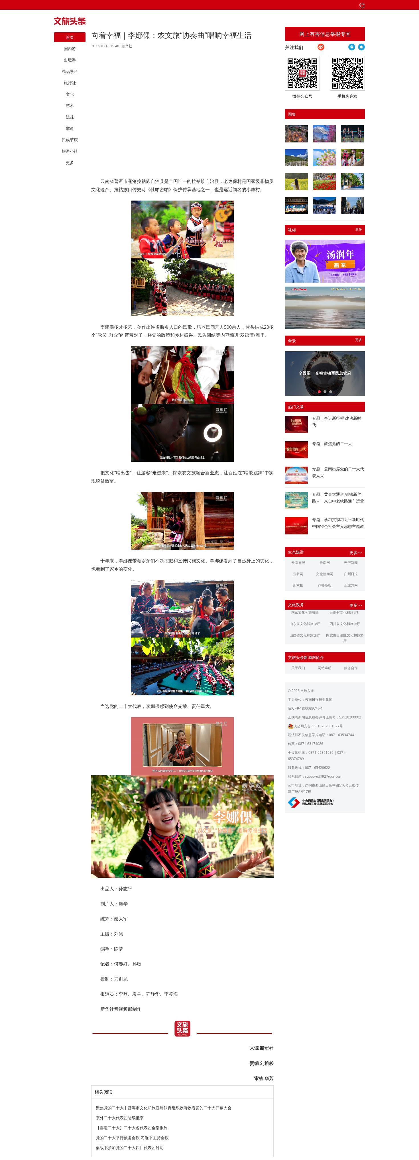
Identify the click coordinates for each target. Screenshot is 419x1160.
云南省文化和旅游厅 (344, 612)
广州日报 (351, 573)
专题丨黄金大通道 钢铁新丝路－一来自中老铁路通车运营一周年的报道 (338, 500)
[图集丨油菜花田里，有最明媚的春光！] (296, 181)
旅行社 (70, 82)
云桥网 (298, 573)
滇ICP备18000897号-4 (305, 708)
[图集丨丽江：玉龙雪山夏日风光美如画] (296, 157)
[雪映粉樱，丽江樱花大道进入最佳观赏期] (324, 133)
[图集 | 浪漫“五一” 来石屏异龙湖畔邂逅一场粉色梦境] (324, 157)
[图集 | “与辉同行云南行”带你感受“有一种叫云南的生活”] (352, 157)
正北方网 (351, 585)
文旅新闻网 (324, 573)
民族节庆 (70, 139)
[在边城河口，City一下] (352, 181)
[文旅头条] (70, 22)
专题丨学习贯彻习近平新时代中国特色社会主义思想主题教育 (338, 526)
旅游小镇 (70, 151)
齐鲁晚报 (324, 585)
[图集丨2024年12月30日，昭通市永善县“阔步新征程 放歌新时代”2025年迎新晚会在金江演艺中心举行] (296, 205)
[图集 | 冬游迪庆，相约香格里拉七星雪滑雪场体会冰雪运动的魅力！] (324, 205)
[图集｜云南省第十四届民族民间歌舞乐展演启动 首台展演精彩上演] (352, 133)
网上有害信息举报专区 (325, 33)
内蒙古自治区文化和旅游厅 (345, 638)
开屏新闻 (351, 562)
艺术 (70, 105)
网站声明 (324, 667)
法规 (70, 117)
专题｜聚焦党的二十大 (332, 443)
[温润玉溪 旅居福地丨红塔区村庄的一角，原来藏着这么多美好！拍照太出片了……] (352, 205)
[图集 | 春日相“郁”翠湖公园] (324, 181)
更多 (358, 229)
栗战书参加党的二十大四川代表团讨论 (130, 1147)
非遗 (70, 128)
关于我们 (298, 667)
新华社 (127, 46)
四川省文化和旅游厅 (344, 623)
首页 (70, 37)
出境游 (70, 60)
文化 (70, 94)
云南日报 (298, 562)
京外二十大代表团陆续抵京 (120, 1117)
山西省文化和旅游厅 (305, 635)
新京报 (298, 585)
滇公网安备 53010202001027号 (318, 726)
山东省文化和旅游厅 (305, 623)
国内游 (70, 48)
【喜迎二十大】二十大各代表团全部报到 (132, 1127)
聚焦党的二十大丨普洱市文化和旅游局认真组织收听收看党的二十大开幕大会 (163, 1107)
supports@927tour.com (323, 776)
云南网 (325, 562)
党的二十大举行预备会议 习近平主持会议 (132, 1137)
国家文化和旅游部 (305, 612)
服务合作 (351, 667)
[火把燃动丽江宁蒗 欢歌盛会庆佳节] (296, 133)
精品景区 (70, 71)
